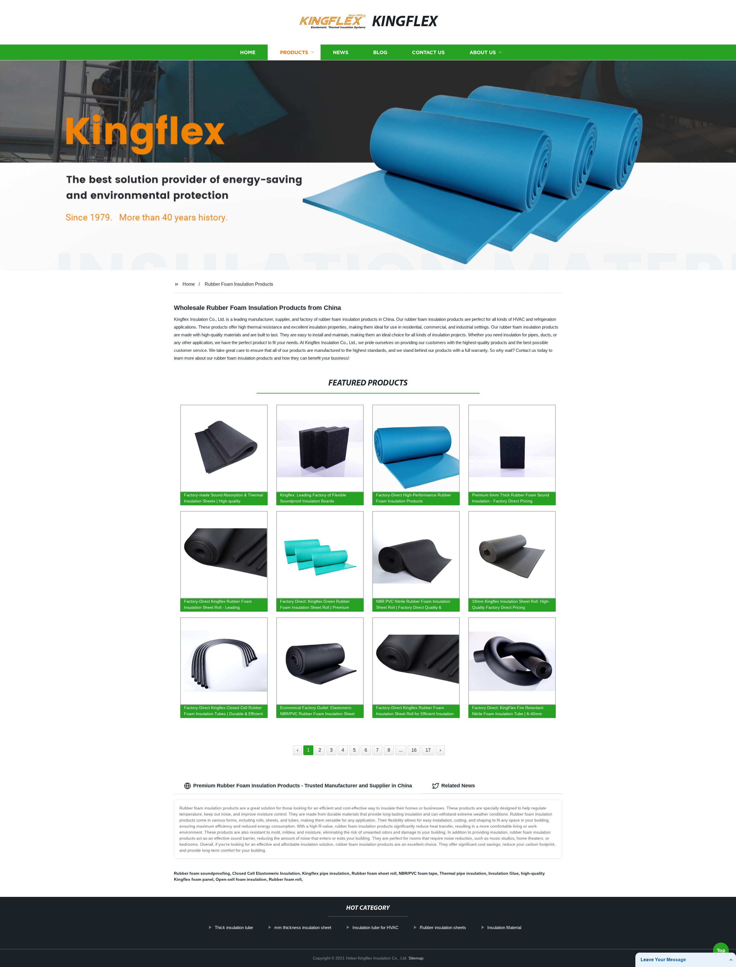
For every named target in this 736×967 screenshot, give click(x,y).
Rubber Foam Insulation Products (239, 284)
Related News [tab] (458, 785)
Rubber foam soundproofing (202, 873)
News (340, 52)
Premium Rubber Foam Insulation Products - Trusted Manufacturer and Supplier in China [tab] (302, 785)
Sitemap (416, 958)
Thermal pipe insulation (463, 873)
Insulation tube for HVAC (375, 927)
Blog (380, 52)
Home (247, 52)
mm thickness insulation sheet (302, 927)
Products (294, 52)
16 (414, 750)
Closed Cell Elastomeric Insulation (266, 873)
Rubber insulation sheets (443, 927)
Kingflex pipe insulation (325, 873)
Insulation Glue (503, 873)
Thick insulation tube (234, 927)
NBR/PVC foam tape (418, 873)
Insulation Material (504, 927)
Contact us (428, 52)
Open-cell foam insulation (241, 879)
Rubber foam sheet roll (374, 873)
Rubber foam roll (285, 879)
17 (428, 750)
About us (482, 52)
